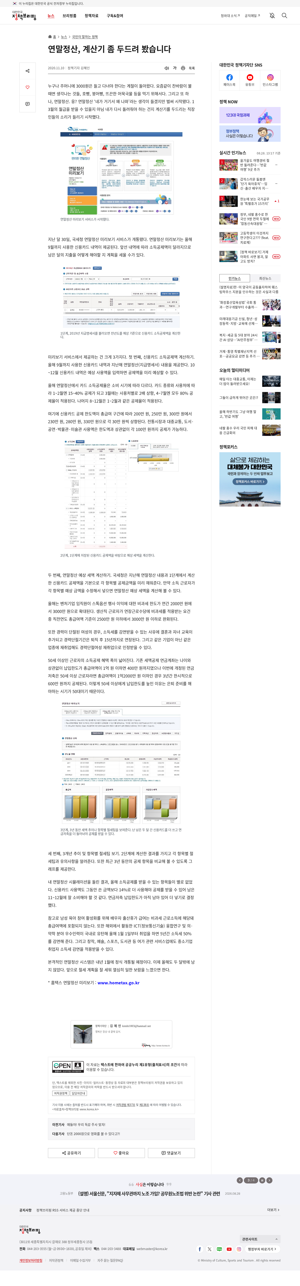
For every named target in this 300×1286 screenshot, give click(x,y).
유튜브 (249, 84)
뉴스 (51, 15)
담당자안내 (78, 1093)
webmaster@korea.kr (152, 1248)
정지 (262, 1180)
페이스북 (229, 84)
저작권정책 (60, 1093)
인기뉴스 (235, 278)
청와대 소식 (229, 15)
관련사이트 (250, 1239)
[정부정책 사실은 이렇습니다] (250, 133)
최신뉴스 (265, 278)
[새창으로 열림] (183, 68)
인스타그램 (270, 84)
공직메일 (251, 15)
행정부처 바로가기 (260, 1249)
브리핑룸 (70, 15)
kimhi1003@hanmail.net (136, 1026)
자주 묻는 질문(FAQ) (110, 1260)
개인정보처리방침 (30, 1260)
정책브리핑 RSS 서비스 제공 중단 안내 (62, 1210)
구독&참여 (115, 15)
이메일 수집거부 (80, 1260)
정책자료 (92, 15)
